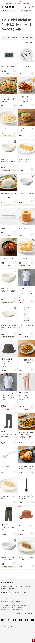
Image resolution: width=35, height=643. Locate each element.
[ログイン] (21, 6)
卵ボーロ (4, 129)
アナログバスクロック (25, 66)
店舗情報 (3, 586)
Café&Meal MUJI (14, 593)
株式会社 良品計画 (17, 607)
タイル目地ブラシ (6, 466)
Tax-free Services (15, 601)
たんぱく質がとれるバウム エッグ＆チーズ (26, 160)
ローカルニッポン (18, 586)
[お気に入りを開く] (25, 6)
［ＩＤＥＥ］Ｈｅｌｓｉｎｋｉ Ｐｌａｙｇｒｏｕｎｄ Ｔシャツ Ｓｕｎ (26, 293)
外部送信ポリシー (18, 613)
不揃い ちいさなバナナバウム (8, 497)
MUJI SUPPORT (29, 586)
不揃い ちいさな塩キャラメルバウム (26, 558)
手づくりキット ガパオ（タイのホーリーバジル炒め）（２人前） (26, 99)
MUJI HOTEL (21, 595)
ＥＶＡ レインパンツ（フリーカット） (8, 529)
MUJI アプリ (4, 599)
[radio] (2, 359)
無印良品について (5, 607)
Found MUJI (4, 595)
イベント (10, 586)
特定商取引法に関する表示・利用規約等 (11, 609)
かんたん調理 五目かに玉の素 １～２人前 (26, 361)
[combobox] (7, 10)
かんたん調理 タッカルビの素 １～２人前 (26, 467)
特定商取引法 (28, 613)
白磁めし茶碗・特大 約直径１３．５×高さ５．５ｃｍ (26, 196)
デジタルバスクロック (7, 66)
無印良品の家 (4, 593)
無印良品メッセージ (23, 605)
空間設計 (3, 589)
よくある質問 (11, 589)
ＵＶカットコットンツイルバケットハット (8, 364)
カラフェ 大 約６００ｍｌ (26, 326)
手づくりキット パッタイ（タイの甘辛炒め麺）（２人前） (8, 99)
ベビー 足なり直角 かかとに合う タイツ (8, 437)
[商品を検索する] (18, 6)
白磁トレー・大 (6, 228)
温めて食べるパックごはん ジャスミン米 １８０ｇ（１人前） (8, 196)
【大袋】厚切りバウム (25, 258)
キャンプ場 (23, 593)
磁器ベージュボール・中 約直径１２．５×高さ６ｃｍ (8, 291)
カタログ (12, 599)
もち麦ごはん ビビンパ (8, 258)
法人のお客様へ (5, 601)
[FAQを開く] (29, 6)
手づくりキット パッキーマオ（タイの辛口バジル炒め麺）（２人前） (26, 435)
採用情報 (14, 605)
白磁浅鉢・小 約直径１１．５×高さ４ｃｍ (8, 558)
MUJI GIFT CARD (27, 599)
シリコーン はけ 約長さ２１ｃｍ (26, 497)
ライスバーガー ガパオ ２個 (26, 130)
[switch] (14, 70)
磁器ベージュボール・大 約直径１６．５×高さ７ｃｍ (8, 161)
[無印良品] (7, 582)
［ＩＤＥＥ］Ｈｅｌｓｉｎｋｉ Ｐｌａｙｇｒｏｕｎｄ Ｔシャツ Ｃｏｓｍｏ (8, 397)
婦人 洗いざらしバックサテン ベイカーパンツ (26, 397)
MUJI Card (18, 599)
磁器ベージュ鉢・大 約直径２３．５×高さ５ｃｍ (8, 328)
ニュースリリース (5, 605)
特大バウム (22, 228)
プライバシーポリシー (7, 613)
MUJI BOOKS (12, 595)
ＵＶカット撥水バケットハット (26, 528)
